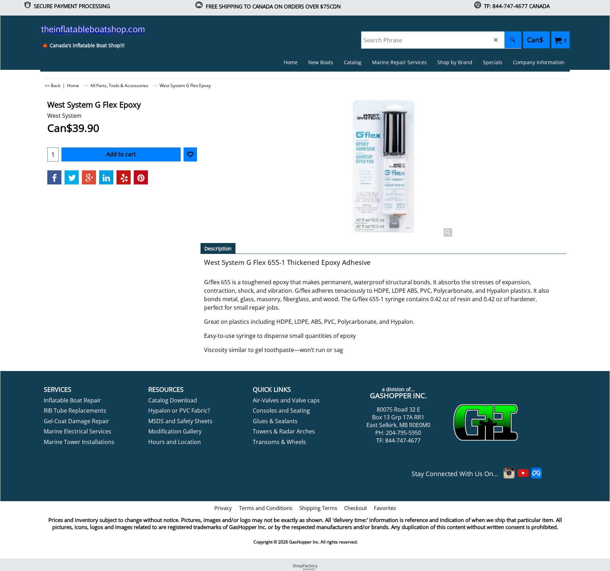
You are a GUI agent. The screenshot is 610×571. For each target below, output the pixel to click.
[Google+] (89, 177)
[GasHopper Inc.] (83, 29)
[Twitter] (72, 177)
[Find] (512, 39)
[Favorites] (190, 154)
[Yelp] (123, 177)
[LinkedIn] (106, 177)
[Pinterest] (141, 177)
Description (218, 248)
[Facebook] (54, 177)
